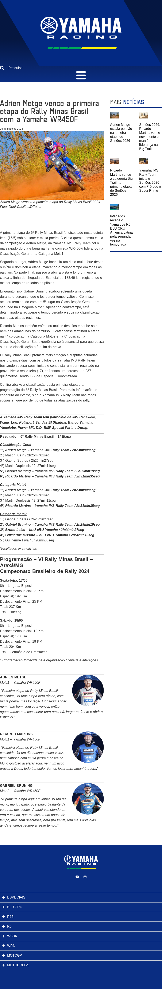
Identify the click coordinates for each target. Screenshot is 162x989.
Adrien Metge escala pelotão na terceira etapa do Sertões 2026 (121, 133)
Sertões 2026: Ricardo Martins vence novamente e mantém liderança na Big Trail (149, 137)
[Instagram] (85, 876)
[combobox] (81, 68)
